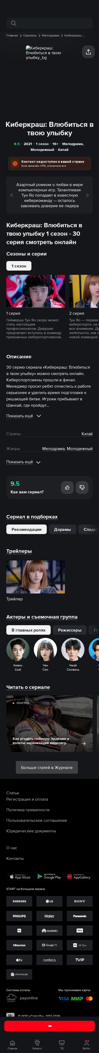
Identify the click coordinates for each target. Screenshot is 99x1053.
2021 (28, 144)
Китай (63, 149)
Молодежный (42, 149)
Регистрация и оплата (27, 799)
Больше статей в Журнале (47, 767)
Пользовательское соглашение (36, 820)
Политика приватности (28, 809)
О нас (11, 847)
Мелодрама (72, 144)
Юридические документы (31, 830)
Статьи (12, 792)
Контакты (15, 858)
